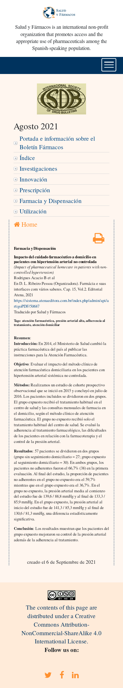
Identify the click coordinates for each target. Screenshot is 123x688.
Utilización (33, 211)
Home (28, 224)
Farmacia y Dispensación (51, 201)
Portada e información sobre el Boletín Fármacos (57, 142)
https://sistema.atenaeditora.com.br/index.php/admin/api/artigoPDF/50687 (61, 303)
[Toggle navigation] (109, 64)
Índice (27, 158)
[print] (98, 240)
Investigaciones (38, 168)
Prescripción (35, 190)
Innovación (33, 179)
